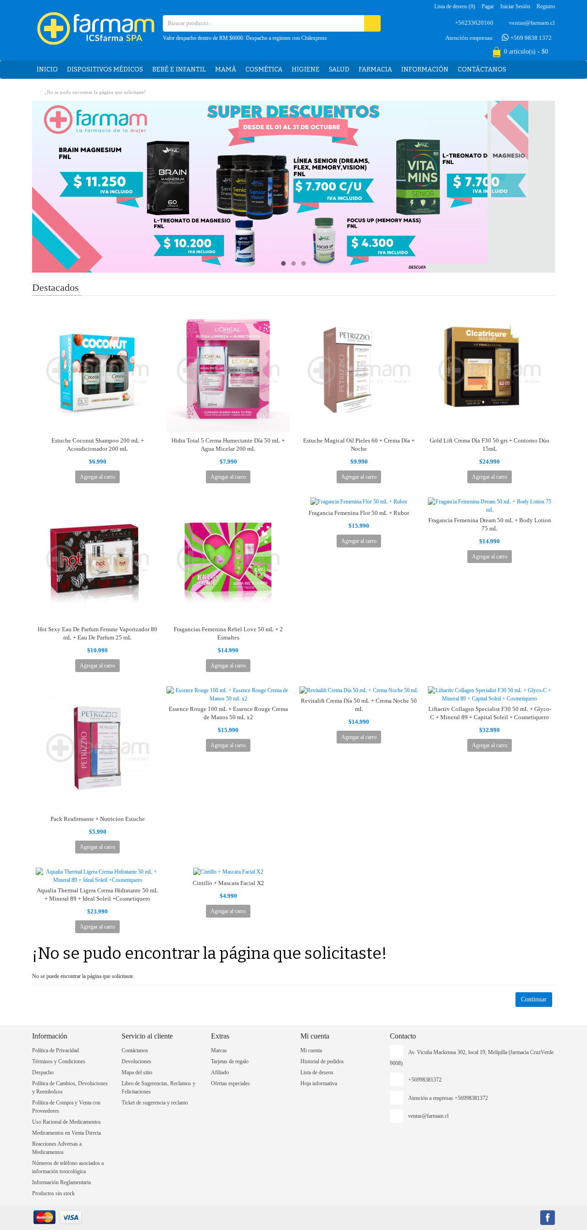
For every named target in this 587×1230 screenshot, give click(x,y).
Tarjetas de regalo (230, 1061)
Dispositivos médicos (105, 69)
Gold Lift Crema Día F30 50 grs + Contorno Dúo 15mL (489, 444)
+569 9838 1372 (530, 37)
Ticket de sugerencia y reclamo (155, 1102)
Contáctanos (482, 69)
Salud (339, 69)
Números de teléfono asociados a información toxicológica (68, 1167)
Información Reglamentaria (61, 1182)
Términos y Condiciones (58, 1061)
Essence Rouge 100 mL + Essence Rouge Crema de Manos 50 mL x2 (228, 713)
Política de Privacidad (55, 1050)
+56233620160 (474, 22)
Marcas (219, 1050)
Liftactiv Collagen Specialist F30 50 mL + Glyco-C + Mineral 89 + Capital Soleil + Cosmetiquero (489, 713)
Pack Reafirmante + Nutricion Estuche (97, 818)
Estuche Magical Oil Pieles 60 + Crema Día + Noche (359, 444)
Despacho (43, 1072)
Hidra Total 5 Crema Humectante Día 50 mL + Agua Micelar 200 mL (228, 444)
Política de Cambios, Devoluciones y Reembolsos (70, 1087)
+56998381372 (425, 1080)
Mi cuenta (311, 1050)
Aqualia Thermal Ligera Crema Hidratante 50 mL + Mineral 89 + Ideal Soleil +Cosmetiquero (97, 894)
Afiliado (220, 1072)
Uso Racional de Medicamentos (66, 1122)
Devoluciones (136, 1061)
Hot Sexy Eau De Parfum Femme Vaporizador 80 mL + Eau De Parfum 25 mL (97, 633)
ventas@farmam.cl (532, 22)
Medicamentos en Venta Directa (66, 1133)
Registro (546, 6)
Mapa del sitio (137, 1072)
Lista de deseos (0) (454, 6)
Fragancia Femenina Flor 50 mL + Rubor (359, 512)
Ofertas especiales (230, 1083)
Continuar (534, 999)
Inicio (47, 69)
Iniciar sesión (515, 6)
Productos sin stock (53, 1193)
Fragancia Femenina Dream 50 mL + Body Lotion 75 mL (489, 524)
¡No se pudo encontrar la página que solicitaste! (95, 92)
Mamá (225, 69)
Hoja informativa (318, 1083)
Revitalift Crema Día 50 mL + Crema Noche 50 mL (359, 704)
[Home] (34, 92)
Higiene (306, 69)
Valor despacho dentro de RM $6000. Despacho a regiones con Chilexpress (245, 38)
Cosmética (263, 69)
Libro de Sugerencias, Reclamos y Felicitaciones (158, 1087)
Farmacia (375, 69)
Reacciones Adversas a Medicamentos (57, 1148)
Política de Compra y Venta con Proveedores (66, 1106)
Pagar (488, 6)
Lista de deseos (316, 1072)
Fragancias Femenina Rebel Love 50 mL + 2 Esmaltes (228, 633)
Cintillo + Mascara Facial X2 (228, 883)
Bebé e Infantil (179, 69)
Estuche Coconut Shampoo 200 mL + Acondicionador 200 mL (97, 444)
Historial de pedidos (322, 1061)
